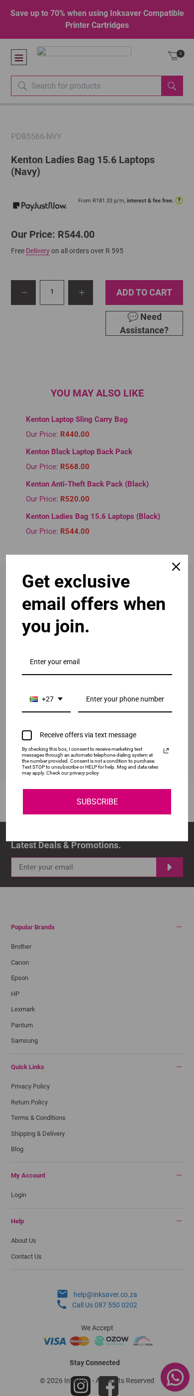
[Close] (176, 567)
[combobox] (46, 699)
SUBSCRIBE (97, 801)
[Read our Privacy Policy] (166, 751)
